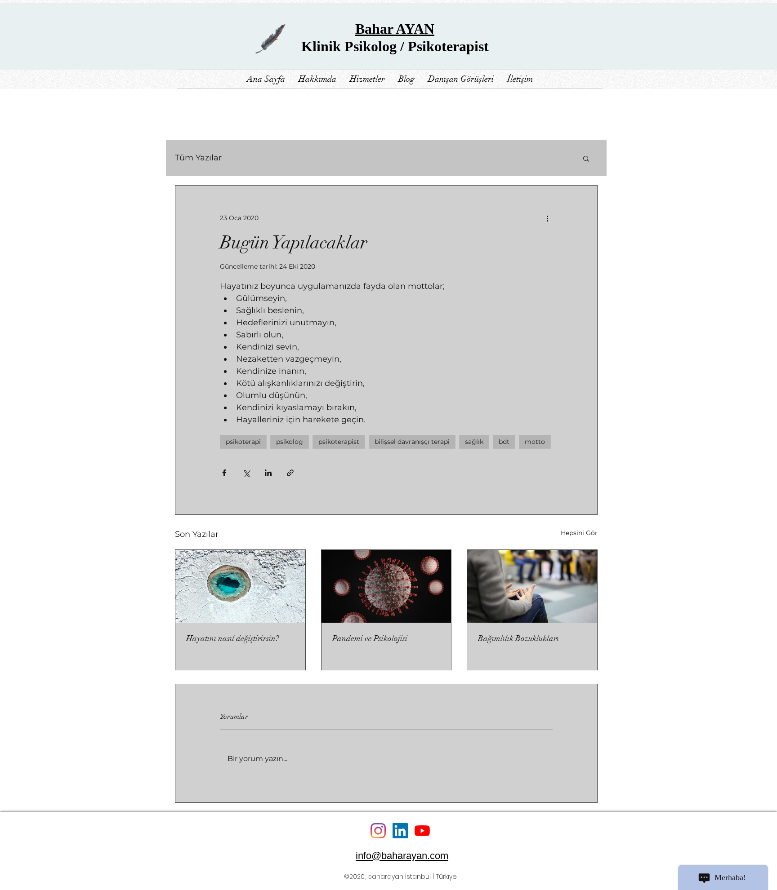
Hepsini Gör (579, 533)
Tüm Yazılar (198, 158)
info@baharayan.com (402, 855)
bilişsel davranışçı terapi (412, 442)
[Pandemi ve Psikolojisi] (386, 586)
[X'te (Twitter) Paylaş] (246, 473)
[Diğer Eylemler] (547, 218)
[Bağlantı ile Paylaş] (290, 473)
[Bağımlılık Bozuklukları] (532, 586)
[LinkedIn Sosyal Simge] (400, 830)
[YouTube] (422, 830)
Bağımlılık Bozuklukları (518, 638)
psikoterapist (338, 442)
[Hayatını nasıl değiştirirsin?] (240, 586)
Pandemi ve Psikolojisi (369, 638)
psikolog (289, 442)
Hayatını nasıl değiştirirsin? (232, 638)
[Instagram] (378, 830)
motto (535, 442)
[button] (586, 158)
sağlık (474, 442)
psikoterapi (243, 442)
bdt (504, 442)
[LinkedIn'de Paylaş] (268, 473)
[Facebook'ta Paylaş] (224, 473)
